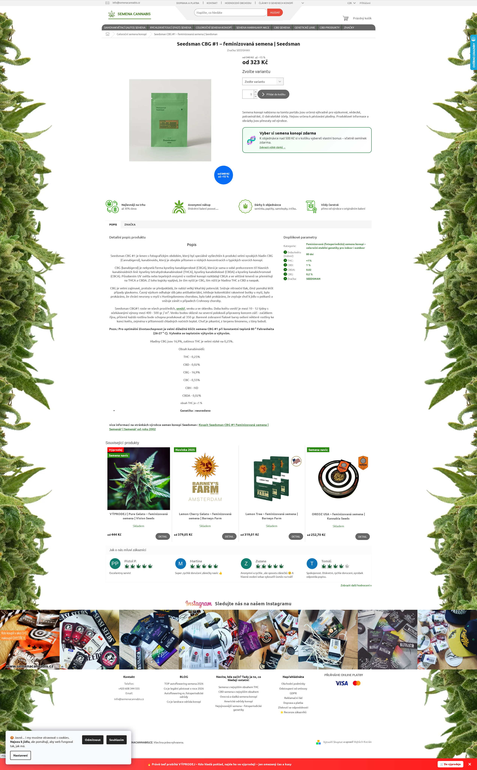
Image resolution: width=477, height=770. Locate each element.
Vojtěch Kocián (363, 741)
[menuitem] (125, 27)
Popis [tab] (113, 224)
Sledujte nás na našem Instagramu (253, 603)
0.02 (308, 269)
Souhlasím (116, 740)
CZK (349, 3)
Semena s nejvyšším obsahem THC (239, 687)
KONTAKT (212, 3)
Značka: (238, 50)
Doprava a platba (187, 3)
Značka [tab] (130, 224)
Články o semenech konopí (276, 3)
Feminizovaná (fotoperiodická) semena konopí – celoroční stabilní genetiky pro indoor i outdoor (336, 245)
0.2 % (309, 274)
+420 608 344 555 (129, 688)
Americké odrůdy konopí (238, 701)
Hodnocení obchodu (238, 3)
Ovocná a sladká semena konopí (238, 696)
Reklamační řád (293, 697)
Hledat (275, 12)
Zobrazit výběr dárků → (273, 147)
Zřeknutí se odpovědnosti (293, 707)
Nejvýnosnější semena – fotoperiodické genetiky (238, 707)
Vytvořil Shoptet (333, 742)
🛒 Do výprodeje (450, 764)
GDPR (293, 693)
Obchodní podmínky (293, 683)
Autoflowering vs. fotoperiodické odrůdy (183, 694)
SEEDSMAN (313, 278)
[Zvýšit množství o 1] (256, 92)
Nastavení (20, 755)
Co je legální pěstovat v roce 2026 (184, 688)
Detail (163, 536)
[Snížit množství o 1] (256, 96)
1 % (308, 265)
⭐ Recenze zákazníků (293, 712)
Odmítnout (93, 740)
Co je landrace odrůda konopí (184, 701)
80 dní (310, 254)
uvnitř (180, 308)
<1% (309, 260)
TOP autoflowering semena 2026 (183, 683)
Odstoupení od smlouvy (293, 688)
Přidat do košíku (276, 94)
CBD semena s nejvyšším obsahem (239, 691)
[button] (191, 247)
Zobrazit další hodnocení (355, 585)
